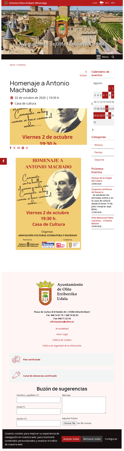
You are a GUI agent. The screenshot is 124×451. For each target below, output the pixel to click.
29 (109, 115)
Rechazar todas (92, 439)
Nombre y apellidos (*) (28, 395)
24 (94, 115)
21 (106, 108)
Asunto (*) (22, 418)
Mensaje (66, 395)
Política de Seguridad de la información (62, 345)
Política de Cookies (62, 339)
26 (101, 115)
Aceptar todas (71, 439)
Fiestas (98, 152)
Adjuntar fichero (70, 418)
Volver (83, 75)
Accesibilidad (62, 328)
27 (103, 115)
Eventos (22, 64)
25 (97, 115)
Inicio (12, 64)
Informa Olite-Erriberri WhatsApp (28, 3)
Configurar (111, 439)
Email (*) (21, 406)
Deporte (99, 159)
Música (99, 145)
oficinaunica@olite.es (62, 321)
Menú (105, 57)
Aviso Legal (62, 334)
